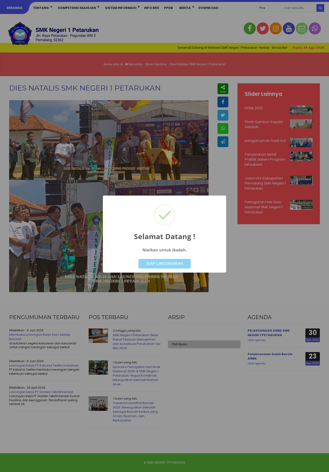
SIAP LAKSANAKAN (164, 263)
